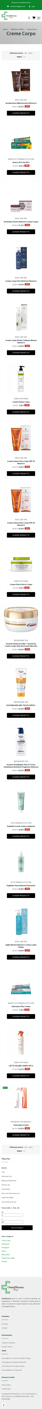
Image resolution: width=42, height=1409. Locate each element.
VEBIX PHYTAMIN (7, 1198)
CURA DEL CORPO (17, 29)
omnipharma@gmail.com (17, 6)
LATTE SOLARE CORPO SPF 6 (21, 1066)
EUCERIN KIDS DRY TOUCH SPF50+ (21, 705)
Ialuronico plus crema (21, 1006)
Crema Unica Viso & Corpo (21, 584)
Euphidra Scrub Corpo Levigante (21, 826)
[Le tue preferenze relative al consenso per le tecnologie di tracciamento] (4, 1405)
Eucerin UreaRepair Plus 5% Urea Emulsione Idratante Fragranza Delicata (21, 765)
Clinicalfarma (6, 1189)
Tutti (3, 1172)
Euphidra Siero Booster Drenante (21, 885)
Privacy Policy (6, 1385)
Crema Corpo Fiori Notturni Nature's (21, 281)
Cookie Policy (6, 1389)
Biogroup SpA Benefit (9, 1181)
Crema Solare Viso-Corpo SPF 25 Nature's (21, 462)
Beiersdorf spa (7, 1176)
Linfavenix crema (21, 1125)
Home (5, 29)
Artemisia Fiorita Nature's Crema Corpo (21, 222)
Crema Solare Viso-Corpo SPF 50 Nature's (21, 524)
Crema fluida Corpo (21, 402)
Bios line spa (6, 1185)
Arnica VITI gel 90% (21, 162)
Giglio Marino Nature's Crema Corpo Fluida (21, 946)
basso (31, 53)
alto (26, 53)
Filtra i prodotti (17, 1228)
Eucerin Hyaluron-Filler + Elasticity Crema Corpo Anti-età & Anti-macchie (21, 645)
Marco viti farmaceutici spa (10, 1193)
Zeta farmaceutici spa (9, 1202)
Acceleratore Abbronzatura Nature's (21, 103)
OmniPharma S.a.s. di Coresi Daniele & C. (23, 1394)
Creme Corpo (31, 29)
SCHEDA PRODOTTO (20, 113)
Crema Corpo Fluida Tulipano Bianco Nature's (21, 341)
